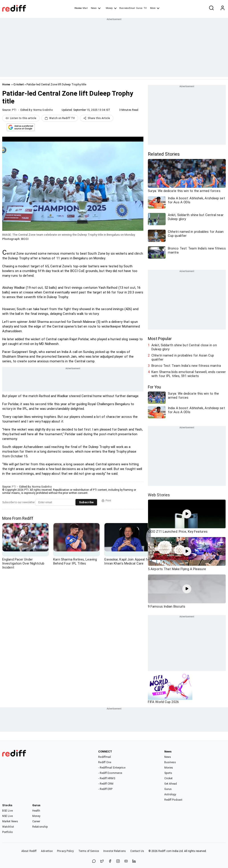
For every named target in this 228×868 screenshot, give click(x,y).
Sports (168, 773)
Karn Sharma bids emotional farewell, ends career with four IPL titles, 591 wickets (188, 374)
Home (78, 8)
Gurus (139, 8)
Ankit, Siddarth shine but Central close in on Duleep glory (184, 347)
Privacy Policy (65, 851)
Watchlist (8, 826)
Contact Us (137, 851)
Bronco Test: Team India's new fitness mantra (186, 366)
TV (145, 8)
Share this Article (99, 118)
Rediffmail (104, 757)
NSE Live (7, 816)
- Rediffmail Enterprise (111, 767)
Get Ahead (170, 783)
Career (36, 821)
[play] (186, 513)
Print (108, 500)
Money (109, 8)
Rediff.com (165, 851)
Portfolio (7, 832)
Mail (85, 8)
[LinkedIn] (134, 861)
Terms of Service (88, 851)
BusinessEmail (127, 8)
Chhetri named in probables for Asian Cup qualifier (182, 357)
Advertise (47, 851)
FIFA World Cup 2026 (163, 702)
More (152, 8)
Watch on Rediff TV (62, 118)
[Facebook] (110, 861)
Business (170, 762)
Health (36, 810)
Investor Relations (114, 851)
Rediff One (104, 762)
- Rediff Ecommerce (110, 773)
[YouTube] (126, 861)
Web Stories (159, 495)
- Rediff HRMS (106, 778)
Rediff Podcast (173, 799)
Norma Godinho (43, 109)
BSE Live (7, 810)
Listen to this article (23, 118)
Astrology (170, 794)
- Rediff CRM (105, 783)
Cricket (18, 84)
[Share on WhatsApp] (94, 861)
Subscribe (86, 502)
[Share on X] (102, 861)
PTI (14, 109)
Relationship (40, 826)
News (94, 8)
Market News (10, 821)
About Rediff (29, 851)
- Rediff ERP (105, 789)
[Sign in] (222, 8)
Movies (168, 767)
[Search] (211, 8)
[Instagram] (118, 861)
